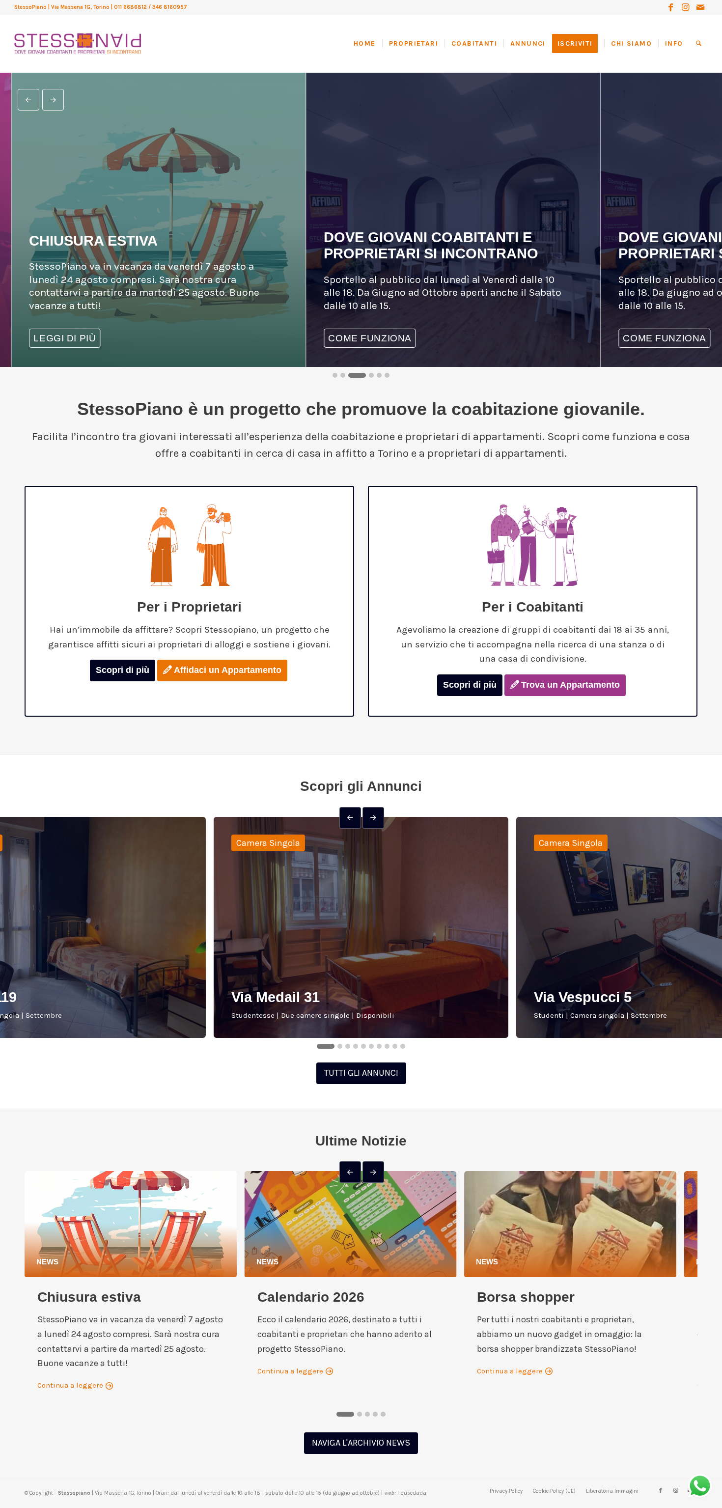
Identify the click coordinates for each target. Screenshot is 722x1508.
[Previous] (28, 100)
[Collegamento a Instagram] (685, 7)
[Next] (53, 100)
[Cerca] (699, 44)
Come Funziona (286, 338)
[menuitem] (368, 44)
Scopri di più (122, 670)
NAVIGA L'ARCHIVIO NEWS (361, 1442)
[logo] (77, 34)
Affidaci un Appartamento (227, 670)
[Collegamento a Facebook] (671, 7)
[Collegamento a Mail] (700, 7)
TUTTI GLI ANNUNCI (361, 1072)
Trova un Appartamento (570, 685)
